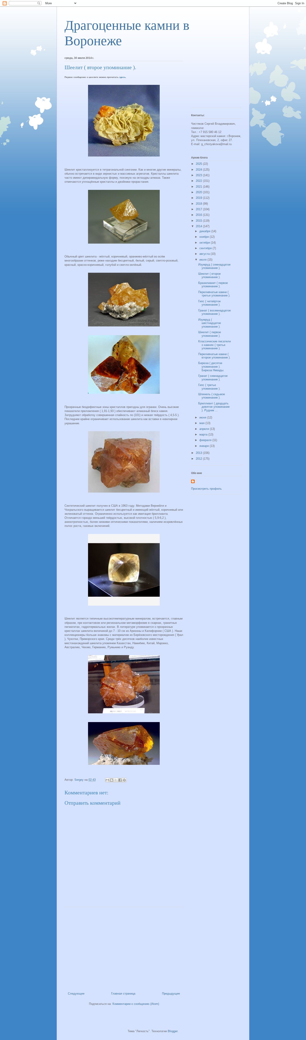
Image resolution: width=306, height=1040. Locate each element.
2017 (199, 209)
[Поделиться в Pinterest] (124, 780)
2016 (199, 215)
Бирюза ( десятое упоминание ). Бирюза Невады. (211, 366)
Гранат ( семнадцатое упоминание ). (213, 377)
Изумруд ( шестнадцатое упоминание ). (209, 323)
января (204, 446)
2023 (199, 175)
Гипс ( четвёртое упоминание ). (209, 303)
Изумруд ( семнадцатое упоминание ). (214, 266)
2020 (199, 192)
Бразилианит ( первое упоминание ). (213, 284)
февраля (205, 440)
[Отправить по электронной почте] (107, 780)
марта (203, 434)
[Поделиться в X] (116, 780)
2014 (199, 226)
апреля (204, 429)
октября (205, 242)
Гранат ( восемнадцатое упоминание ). (214, 312)
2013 (199, 453)
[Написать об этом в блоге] (111, 780)
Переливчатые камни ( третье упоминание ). (214, 293)
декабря (205, 231)
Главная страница (123, 993)
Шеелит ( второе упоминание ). (209, 275)
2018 (199, 203)
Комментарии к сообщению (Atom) (135, 1004)
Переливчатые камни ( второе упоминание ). (214, 355)
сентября (206, 248)
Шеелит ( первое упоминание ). (209, 333)
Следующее (76, 993)
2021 (199, 186)
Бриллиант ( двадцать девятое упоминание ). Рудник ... (214, 407)
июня (203, 417)
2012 (199, 458)
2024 (199, 169)
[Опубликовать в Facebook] (120, 780)
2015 (199, 220)
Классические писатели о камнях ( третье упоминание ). (214, 345)
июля (203, 259)
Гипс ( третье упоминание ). (209, 386)
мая (202, 423)
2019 (199, 197)
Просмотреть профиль (206, 488)
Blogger (172, 1031)
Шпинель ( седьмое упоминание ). (211, 395)
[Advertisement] (123, 948)
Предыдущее (171, 993)
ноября (204, 236)
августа (205, 253)
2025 (199, 163)
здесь (122, 77)
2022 (199, 180)
